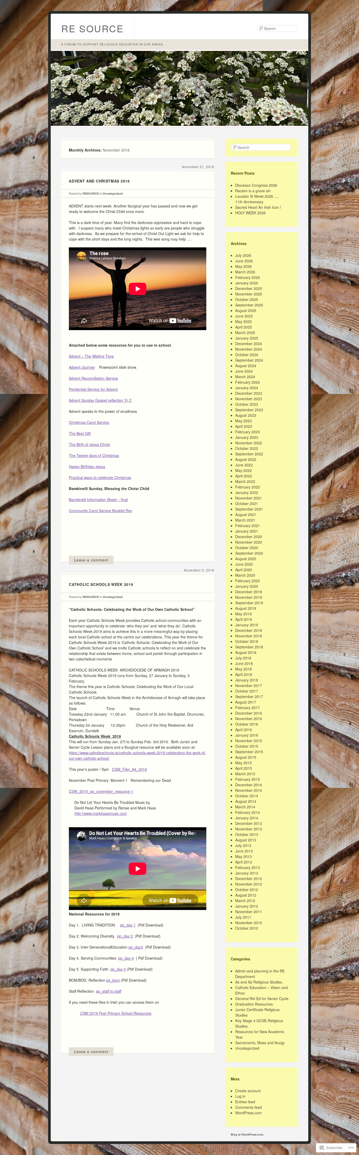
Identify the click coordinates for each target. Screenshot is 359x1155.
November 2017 (248, 685)
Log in (240, 1096)
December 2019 (248, 591)
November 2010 (248, 922)
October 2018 (246, 641)
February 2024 (247, 382)
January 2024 (246, 387)
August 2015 (245, 757)
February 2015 (247, 779)
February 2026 (247, 277)
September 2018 (249, 646)
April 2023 (243, 426)
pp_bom (113, 980)
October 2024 (246, 354)
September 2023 (249, 409)
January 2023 (246, 437)
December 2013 (248, 823)
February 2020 (247, 580)
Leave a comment (91, 560)
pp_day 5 (118, 969)
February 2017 (247, 707)
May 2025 (243, 321)
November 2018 (248, 635)
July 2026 (243, 255)
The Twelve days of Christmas (94, 455)
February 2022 (247, 487)
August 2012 (245, 895)
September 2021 (249, 509)
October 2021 (246, 503)
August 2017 (245, 702)
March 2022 (245, 481)
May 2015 (243, 762)
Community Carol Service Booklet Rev (100, 510)
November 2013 (248, 828)
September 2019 (249, 602)
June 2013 (244, 851)
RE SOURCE (92, 28)
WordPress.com (248, 1112)
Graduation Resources (254, 1004)
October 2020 (246, 547)
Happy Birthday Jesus (87, 466)
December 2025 (248, 288)
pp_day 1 (128, 925)
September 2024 (249, 360)
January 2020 (246, 586)
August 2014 (245, 801)
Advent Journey (82, 367)
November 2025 (248, 293)
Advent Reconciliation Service (93, 378)
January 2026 (246, 282)
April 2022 (243, 475)
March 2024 (245, 376)
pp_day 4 (126, 958)
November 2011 (248, 911)
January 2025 (246, 338)
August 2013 (245, 839)
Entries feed (245, 1101)
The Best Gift (80, 433)
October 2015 (246, 746)
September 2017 (249, 696)
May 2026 (243, 266)
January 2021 (246, 531)
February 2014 (247, 812)
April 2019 (243, 619)
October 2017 (246, 691)
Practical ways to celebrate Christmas (100, 477)
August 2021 (245, 514)
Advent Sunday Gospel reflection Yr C (100, 400)
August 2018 (245, 652)
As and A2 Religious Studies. (259, 982)
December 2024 (248, 343)
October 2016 (246, 724)
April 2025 (243, 327)
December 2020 (248, 536)
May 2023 (243, 420)
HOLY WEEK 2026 (250, 212)
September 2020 (249, 553)
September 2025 (249, 305)
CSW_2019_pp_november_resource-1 (101, 791)
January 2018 (246, 680)
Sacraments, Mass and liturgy (260, 1042)
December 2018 (248, 630)
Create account (248, 1090)
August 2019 (245, 608)
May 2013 (243, 856)
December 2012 (248, 878)
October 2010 (246, 928)
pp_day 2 (125, 936)
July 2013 (243, 845)
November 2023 (248, 398)
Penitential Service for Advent (93, 389)
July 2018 (243, 657)
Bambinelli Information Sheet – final (98, 499)
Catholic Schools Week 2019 (101, 584)
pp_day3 (136, 947)
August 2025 (245, 310)
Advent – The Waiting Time (91, 356)
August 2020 (245, 558)
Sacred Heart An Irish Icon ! (258, 207)
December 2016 (248, 713)
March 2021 (245, 520)
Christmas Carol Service (89, 422)
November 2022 (248, 442)
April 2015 (243, 768)
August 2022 (245, 459)
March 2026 (245, 271)
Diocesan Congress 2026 (256, 185)
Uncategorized (112, 193)
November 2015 (248, 740)
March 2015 (245, 773)
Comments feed (248, 1107)
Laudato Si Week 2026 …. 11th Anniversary (257, 199)
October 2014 (246, 795)
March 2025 (245, 332)
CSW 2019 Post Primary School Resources (115, 1013)
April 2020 (243, 569)
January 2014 (246, 817)
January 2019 (246, 624)
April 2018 (243, 674)
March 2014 (245, 806)
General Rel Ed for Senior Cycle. (262, 998)
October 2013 (246, 834)
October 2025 (246, 299)
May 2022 (243, 470)
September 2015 (249, 751)
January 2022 (246, 492)
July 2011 (243, 917)
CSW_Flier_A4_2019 (129, 769)
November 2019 (248, 597)
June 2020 (244, 564)
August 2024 (245, 365)
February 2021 (247, 525)
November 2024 (248, 349)
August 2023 (245, 415)
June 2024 (244, 371)
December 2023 (248, 393)
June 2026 (244, 260)
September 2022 (249, 453)
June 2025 (244, 316)
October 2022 (246, 448)
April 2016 (243, 729)
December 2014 (248, 784)
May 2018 (243, 669)
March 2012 (245, 900)
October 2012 (246, 889)
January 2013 (246, 873)
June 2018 (244, 663)
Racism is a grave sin (253, 190)
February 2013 (247, 867)
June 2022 (244, 464)
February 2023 (247, 431)
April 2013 (243, 862)
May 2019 (243, 613)
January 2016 (246, 735)
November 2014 (248, 790)
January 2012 (246, 906)
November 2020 (248, 542)
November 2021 (248, 498)
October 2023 (246, 404)
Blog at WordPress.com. (247, 1134)
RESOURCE (91, 193)
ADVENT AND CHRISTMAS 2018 (99, 181)
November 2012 (248, 884)
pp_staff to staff (108, 991)
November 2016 (248, 718)
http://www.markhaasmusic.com (100, 813)
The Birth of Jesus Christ (89, 444)
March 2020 (245, 575)
